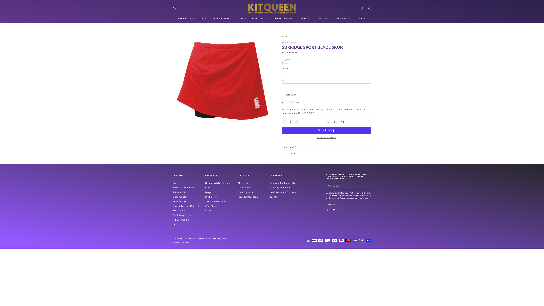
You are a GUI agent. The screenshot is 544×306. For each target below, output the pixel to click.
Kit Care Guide (181, 219)
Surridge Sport (289, 42)
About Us (243, 183)
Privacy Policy (180, 192)
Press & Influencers (248, 196)
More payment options (326, 137)
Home (284, 36)
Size (284, 81)
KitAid (208, 210)
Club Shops (211, 206)
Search (176, 183)
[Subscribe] (369, 186)
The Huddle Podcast (216, 201)
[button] (174, 8)
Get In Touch (244, 187)
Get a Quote (179, 196)
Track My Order (246, 192)
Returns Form (180, 201)
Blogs (208, 192)
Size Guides (179, 210)
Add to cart (336, 122)
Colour (285, 68)
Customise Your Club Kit (186, 206)
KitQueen (184, 238)
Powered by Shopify (181, 242)
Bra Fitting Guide (182, 215)
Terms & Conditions (183, 187)
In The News (212, 196)
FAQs (176, 224)
